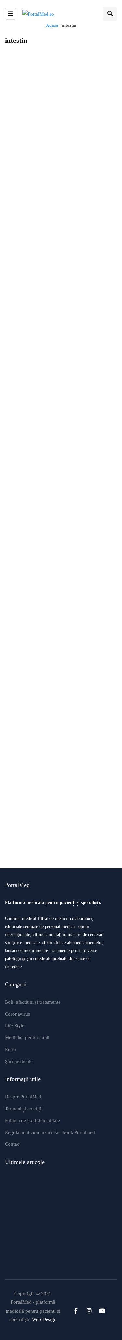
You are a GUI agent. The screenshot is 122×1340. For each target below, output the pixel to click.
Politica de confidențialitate (32, 1120)
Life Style (14, 1025)
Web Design (44, 1319)
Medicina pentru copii (27, 1037)
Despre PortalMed (23, 1096)
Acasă (52, 25)
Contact (12, 1144)
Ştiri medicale (19, 1061)
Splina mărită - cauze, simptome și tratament (54, 766)
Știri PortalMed (22, 300)
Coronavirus (17, 1014)
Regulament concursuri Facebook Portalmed (50, 1132)
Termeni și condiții (24, 1108)
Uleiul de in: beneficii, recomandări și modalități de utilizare (81, 446)
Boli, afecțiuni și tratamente (33, 1002)
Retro (10, 1049)
